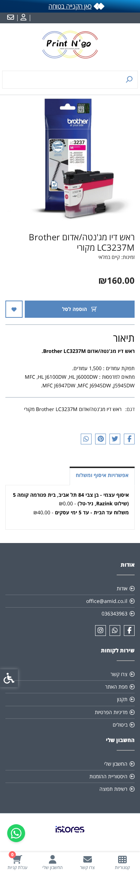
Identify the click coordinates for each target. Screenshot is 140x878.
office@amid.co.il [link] (106, 601)
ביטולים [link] (120, 724)
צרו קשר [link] (119, 674)
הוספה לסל (75, 309)
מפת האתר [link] (116, 686)
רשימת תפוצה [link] (113, 788)
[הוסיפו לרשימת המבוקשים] (14, 309)
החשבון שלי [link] (115, 763)
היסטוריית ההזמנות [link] (108, 776)
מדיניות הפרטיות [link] (111, 712)
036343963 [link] (114, 613)
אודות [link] (122, 588)
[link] (122, 862)
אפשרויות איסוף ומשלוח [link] (102, 475)
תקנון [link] (122, 699)
